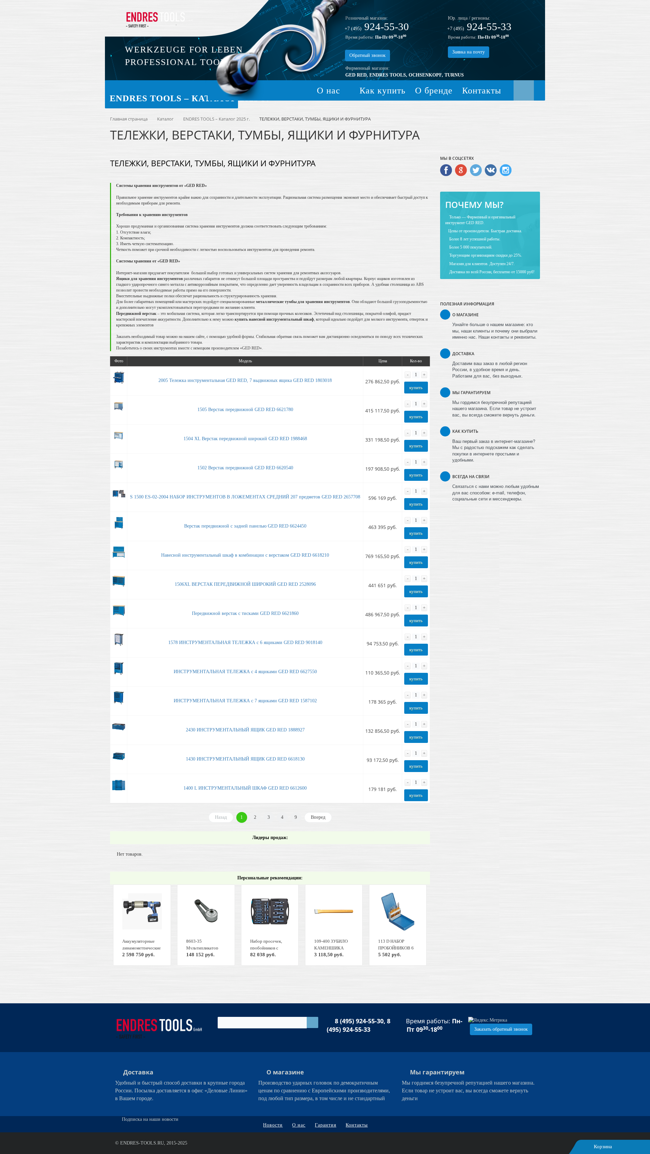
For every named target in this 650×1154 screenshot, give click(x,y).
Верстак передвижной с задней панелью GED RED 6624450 (245, 526)
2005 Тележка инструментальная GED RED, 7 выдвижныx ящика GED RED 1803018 (245, 380)
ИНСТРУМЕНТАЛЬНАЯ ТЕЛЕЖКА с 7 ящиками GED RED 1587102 (245, 700)
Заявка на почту (468, 52)
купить (415, 387)
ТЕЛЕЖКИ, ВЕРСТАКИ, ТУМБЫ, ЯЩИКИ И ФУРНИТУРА (213, 163)
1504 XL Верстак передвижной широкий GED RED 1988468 (245, 438)
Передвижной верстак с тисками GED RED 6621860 (245, 613)
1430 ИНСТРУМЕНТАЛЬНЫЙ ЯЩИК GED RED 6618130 (245, 759)
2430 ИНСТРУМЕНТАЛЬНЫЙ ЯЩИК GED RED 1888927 (245, 729)
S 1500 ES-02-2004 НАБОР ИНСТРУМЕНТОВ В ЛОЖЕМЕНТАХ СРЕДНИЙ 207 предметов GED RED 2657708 (245, 496)
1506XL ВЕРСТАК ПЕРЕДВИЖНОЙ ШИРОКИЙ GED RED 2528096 (245, 584)
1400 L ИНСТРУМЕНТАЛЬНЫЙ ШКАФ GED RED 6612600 (245, 788)
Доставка (138, 1072)
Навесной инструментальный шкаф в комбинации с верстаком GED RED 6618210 (245, 555)
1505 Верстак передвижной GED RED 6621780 (245, 409)
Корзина (603, 1146)
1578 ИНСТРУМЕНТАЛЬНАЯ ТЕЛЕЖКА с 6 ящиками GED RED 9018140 (245, 642)
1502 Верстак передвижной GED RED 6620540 (245, 467)
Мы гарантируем (437, 1072)
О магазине (285, 1072)
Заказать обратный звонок (501, 1029)
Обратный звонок (367, 55)
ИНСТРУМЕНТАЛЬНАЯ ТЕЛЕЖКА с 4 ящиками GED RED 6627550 (245, 671)
